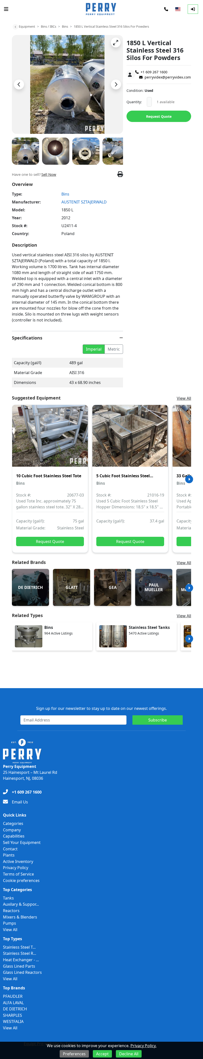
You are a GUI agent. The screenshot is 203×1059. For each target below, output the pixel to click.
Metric (114, 349)
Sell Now (48, 174)
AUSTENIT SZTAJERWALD (84, 202)
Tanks (8, 898)
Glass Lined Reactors (22, 972)
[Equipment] (15, 27)
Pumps (9, 923)
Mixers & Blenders (20, 917)
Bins (65, 26)
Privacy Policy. (143, 1045)
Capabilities (14, 836)
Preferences (74, 1054)
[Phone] (166, 9)
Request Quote (159, 116)
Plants (9, 855)
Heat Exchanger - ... (21, 959)
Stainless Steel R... (19, 953)
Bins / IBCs (48, 26)
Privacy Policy (15, 867)
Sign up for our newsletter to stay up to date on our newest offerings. (101, 708)
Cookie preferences (21, 880)
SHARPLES (12, 1015)
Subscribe (157, 720)
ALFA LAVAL (13, 1002)
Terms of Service (18, 874)
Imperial (94, 349)
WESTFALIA (13, 1021)
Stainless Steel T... (19, 947)
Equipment (27, 26)
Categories (13, 823)
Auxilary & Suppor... (21, 904)
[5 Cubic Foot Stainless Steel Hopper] (130, 439)
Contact (10, 849)
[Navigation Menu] (6, 9)
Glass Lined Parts (19, 966)
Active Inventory (18, 861)
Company (12, 830)
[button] (116, 42)
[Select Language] (178, 9)
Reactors (11, 910)
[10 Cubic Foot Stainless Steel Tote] (50, 439)
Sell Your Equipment (22, 842)
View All (184, 398)
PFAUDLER (13, 996)
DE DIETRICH (15, 1009)
